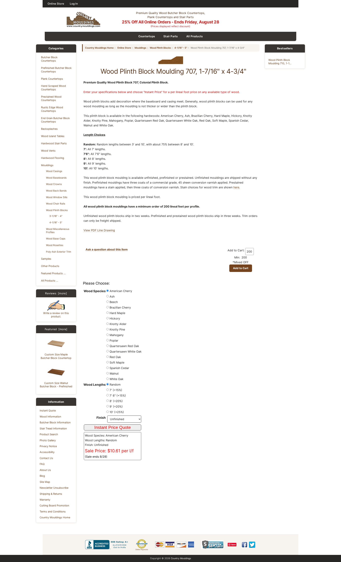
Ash (112, 296)
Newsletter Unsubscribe (54, 487)
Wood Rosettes (54, 245)
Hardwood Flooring (52, 157)
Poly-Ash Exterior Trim (58, 251)
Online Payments (142, 549)
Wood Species (95, 291)
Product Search (49, 434)
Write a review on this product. (56, 315)
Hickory (115, 318)
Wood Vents (48, 150)
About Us (45, 469)
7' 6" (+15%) (118, 395)
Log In (74, 3)
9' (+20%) (116, 406)
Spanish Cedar (119, 368)
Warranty (45, 499)
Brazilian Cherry (120, 307)
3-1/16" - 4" (55, 216)
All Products (194, 36)
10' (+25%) (117, 412)
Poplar (114, 340)
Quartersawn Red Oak (124, 346)
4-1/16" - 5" (55, 222)
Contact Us (46, 458)
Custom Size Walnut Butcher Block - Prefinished (56, 384)
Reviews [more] (56, 293)
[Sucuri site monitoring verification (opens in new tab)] (212, 544)
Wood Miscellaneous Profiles (57, 231)
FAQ (42, 463)
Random (115, 384)
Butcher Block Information (55, 422)
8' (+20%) (116, 401)
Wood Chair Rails (55, 203)
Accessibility (47, 452)
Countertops (146, 36)
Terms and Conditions (53, 511)
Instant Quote (48, 410)
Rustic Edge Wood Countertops (52, 109)
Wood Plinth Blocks (57, 210)
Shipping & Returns (51, 493)
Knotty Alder (118, 324)
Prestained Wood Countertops (51, 98)
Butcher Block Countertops (49, 59)
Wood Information (50, 416)
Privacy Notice (48, 446)
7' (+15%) (116, 390)
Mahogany (117, 335)
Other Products (50, 266)
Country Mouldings (181, 558)
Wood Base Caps (55, 238)
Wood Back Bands (56, 190)
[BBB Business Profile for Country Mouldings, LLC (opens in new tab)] (107, 544)
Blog (42, 475)
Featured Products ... (53, 273)
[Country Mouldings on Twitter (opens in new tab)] (252, 545)
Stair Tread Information (53, 428)
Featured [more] (56, 329)
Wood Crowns (54, 184)
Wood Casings (54, 171)
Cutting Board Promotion (54, 505)
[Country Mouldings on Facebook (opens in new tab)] (244, 545)
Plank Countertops (52, 78)
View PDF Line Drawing (99, 230)
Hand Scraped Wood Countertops (53, 87)
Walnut (114, 373)
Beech (114, 302)
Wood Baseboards (56, 177)
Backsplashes (49, 128)
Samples (46, 258)
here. (236, 187)
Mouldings (47, 165)
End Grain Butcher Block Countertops (55, 120)
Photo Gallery (48, 440)
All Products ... (49, 280)
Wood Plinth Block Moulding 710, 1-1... (279, 61)
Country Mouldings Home (55, 517)
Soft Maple (117, 362)
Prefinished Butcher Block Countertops (56, 69)
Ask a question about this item (107, 249)
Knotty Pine (117, 329)
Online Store (56, 3)
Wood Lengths (94, 384)
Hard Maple (117, 313)
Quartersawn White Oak (126, 351)
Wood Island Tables (52, 136)
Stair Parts (170, 36)
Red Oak (115, 357)
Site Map (45, 481)
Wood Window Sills (56, 197)
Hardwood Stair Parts (54, 143)
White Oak (116, 379)
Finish (101, 417)
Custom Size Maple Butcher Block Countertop (56, 356)
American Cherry (121, 291)
